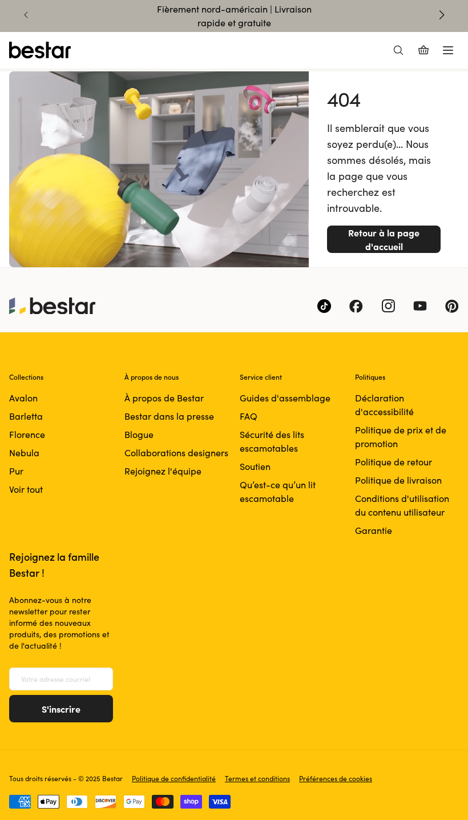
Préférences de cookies (335, 778)
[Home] (40, 50)
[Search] (398, 50)
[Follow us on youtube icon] (420, 306)
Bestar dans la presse (169, 416)
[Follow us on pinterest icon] (452, 306)
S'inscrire (61, 708)
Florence (27, 434)
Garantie (373, 530)
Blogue (139, 434)
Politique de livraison (398, 480)
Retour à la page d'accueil (383, 239)
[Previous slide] (26, 14)
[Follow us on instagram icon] (388, 306)
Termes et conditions (257, 778)
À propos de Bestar (164, 398)
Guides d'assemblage (285, 398)
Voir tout (26, 489)
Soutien (255, 466)
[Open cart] (423, 50)
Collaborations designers (176, 453)
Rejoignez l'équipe (162, 471)
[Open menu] (448, 50)
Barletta (26, 416)
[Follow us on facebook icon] (356, 306)
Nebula (24, 453)
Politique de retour (393, 462)
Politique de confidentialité (174, 778)
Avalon (23, 398)
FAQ (248, 416)
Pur (16, 471)
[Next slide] (441, 14)
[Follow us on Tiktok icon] (324, 306)
